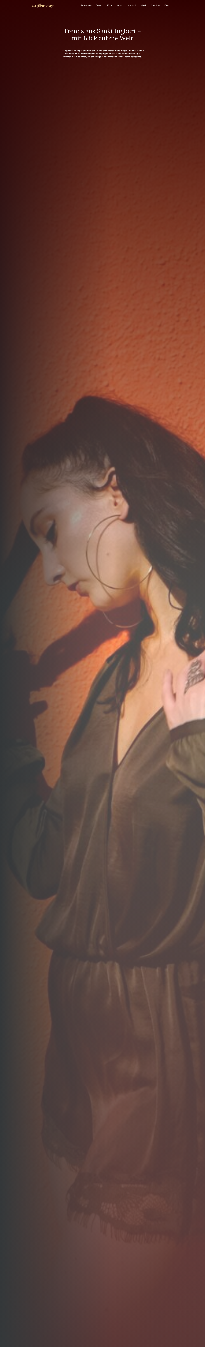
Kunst (119, 5)
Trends (99, 5)
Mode (109, 5)
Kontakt (167, 5)
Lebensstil (131, 5)
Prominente (86, 5)
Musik (143, 5)
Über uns (155, 5)
